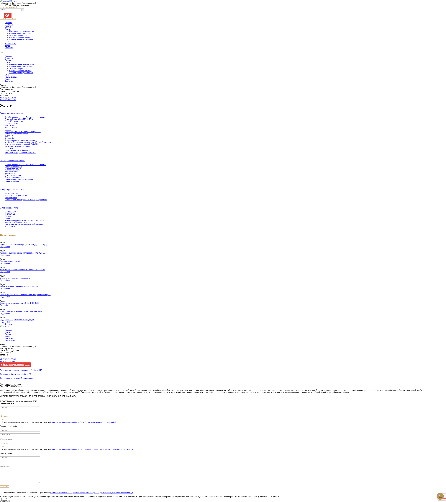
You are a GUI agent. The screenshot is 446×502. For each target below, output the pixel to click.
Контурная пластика (13, 167)
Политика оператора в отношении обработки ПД (21, 370)
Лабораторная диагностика (21, 39)
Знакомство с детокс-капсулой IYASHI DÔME (19, 303)
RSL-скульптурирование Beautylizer (20, 153)
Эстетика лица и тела (18, 35)
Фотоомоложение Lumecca (16, 134)
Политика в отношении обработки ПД (66, 422)
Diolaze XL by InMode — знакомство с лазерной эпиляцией (25, 295)
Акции (7, 46)
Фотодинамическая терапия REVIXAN (21, 144)
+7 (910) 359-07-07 (8, 100)
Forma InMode (11, 128)
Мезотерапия (10, 173)
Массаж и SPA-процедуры (16, 222)
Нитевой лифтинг (12, 181)
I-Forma (8, 130)
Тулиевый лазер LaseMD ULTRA (19, 119)
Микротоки (9, 125)
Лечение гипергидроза (14, 177)
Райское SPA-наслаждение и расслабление (19, 286)
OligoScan (9, 148)
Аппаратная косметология (20, 33)
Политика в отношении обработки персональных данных (74, 449)
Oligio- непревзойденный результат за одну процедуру (23, 245)
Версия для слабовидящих (17, 365)
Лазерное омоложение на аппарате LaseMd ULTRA (22, 253)
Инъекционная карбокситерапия (19, 179)
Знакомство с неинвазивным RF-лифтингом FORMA (22, 270)
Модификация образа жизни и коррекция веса (24, 220)
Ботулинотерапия (12, 171)
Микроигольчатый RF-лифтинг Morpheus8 (23, 132)
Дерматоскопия (11, 193)
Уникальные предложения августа (15, 278)
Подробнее (5, 247)
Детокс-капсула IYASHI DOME (17, 146)
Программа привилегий (10, 261)
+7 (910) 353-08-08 (8, 98)
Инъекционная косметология (21, 31)
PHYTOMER (10, 226)
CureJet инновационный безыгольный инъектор (25, 117)
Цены (7, 41)
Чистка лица (10, 214)
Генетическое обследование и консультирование (26, 200)
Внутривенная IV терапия (20, 37)
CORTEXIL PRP (11, 123)
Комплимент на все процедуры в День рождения (21, 311)
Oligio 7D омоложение (14, 121)
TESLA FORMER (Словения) (17, 151)
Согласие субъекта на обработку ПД (15, 374)
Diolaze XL (9, 138)
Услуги (7, 29)
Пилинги (8, 216)
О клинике (9, 25)
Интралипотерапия (13, 175)
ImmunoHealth (11, 198)
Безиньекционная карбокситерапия (20, 140)
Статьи (8, 27)
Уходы (7, 218)
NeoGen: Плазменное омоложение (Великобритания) (28, 142)
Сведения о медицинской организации (16, 378)
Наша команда (11, 44)
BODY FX (9, 136)
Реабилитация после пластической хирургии (24, 224)
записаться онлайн (8, 7)
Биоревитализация (13, 169)
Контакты (9, 48)
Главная (8, 23)
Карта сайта (10, 340)
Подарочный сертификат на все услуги (17, 320)
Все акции (9, 324)
